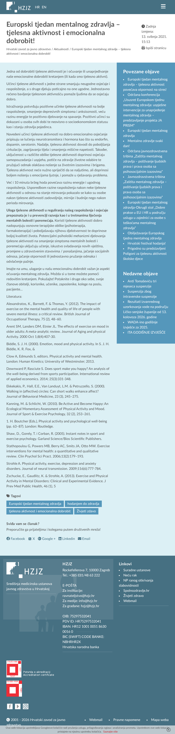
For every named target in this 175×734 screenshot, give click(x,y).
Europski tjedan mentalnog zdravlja (35, 503)
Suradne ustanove (136, 570)
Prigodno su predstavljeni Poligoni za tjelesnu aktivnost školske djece (145, 254)
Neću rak (130, 575)
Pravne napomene (126, 720)
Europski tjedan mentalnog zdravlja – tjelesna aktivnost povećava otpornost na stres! (145, 84)
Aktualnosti (61, 49)
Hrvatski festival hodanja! (147, 243)
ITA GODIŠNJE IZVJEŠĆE (146, 332)
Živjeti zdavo (86, 511)
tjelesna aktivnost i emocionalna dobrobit (40, 511)
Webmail (95, 720)
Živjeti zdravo (133, 596)
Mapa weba (160, 720)
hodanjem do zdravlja (83, 503)
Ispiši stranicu (155, 48)
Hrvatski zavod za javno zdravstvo (28, 49)
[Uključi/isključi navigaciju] (163, 6)
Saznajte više (110, 731)
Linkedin (68, 539)
